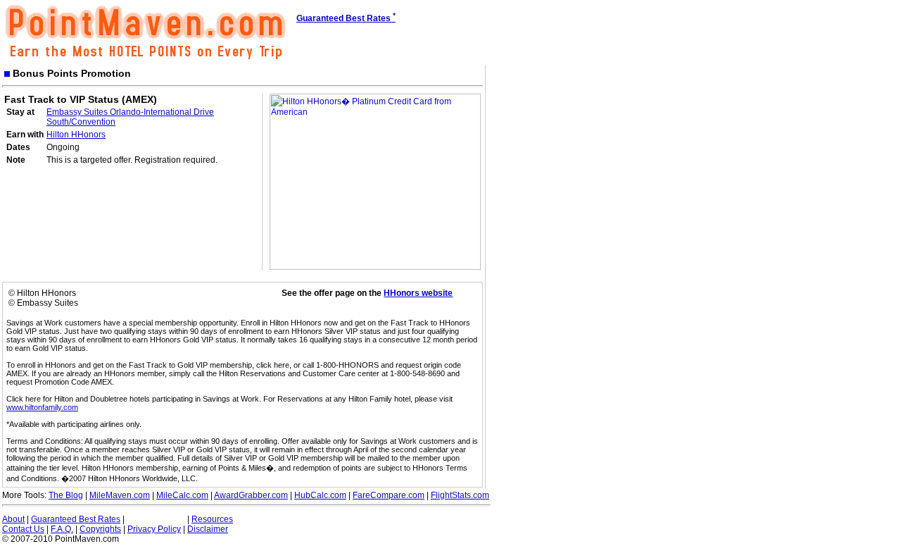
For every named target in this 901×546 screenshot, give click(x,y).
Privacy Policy (154, 529)
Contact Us (23, 529)
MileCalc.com (182, 495)
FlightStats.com (460, 495)
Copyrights (100, 529)
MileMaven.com (119, 495)
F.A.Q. (62, 529)
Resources (212, 519)
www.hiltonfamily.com (42, 407)
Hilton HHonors (76, 134)
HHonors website (418, 293)
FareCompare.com (388, 495)
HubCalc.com (320, 495)
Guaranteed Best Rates (75, 519)
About (13, 519)
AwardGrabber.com (251, 495)
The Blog (66, 495)
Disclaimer (207, 529)
